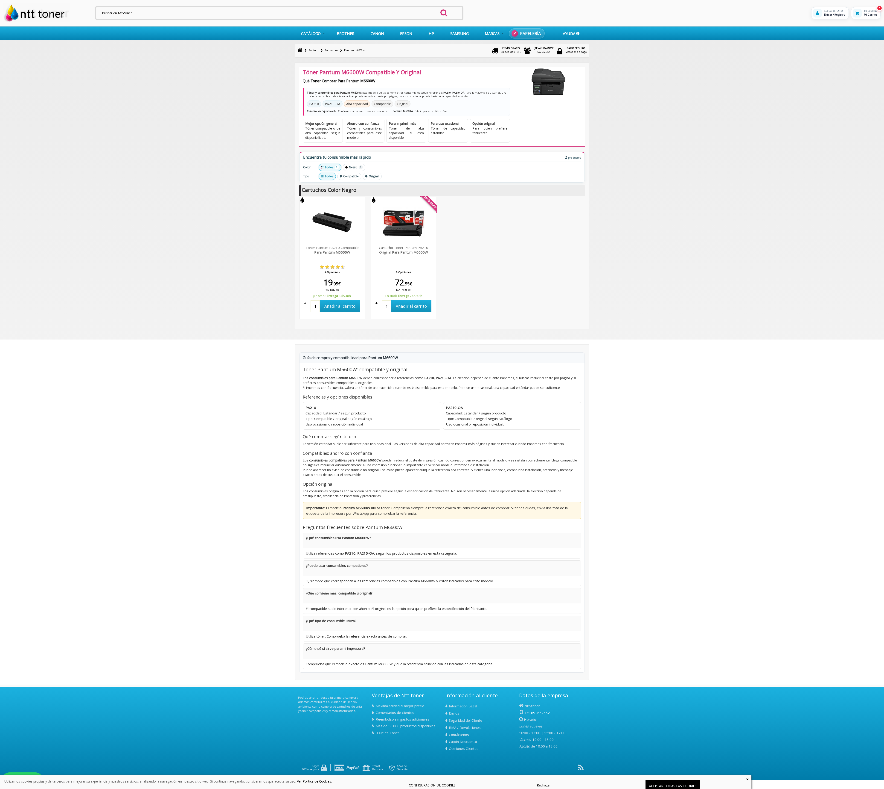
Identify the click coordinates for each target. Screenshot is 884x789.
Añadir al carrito (339, 306)
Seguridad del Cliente (465, 720)
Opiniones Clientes (463, 748)
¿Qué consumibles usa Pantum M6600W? (338, 537)
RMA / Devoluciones (465, 727)
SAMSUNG (459, 33)
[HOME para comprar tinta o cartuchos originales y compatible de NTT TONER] (36, 21)
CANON (377, 33)
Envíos (454, 713)
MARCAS (492, 33)
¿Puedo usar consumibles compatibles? (337, 565)
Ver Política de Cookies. (314, 781)
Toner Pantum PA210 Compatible (332, 249)
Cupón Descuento (463, 741)
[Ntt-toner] (300, 50)
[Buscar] (444, 11)
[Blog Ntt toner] (581, 769)
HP (431, 33)
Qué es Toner (388, 732)
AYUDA (569, 33)
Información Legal (463, 706)
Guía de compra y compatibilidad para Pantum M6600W (350, 357)
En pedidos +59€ (511, 49)
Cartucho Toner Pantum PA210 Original (403, 249)
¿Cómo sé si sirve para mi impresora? (335, 648)
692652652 (543, 49)
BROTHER (345, 33)
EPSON (406, 33)
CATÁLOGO (311, 33)
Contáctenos (459, 734)
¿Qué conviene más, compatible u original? (339, 593)
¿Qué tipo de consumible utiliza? (331, 620)
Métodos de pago (576, 49)
